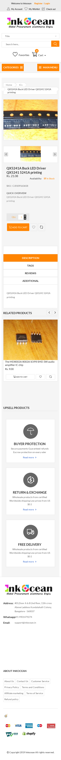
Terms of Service (34, 693)
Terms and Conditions (33, 687)
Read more (28, 457)
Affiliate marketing (13, 693)
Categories (11, 67)
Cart (40, 55)
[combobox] (26, 44)
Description (30, 257)
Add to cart (19, 227)
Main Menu (50, 67)
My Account (16, 9)
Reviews (30, 273)
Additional (30, 280)
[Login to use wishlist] (33, 227)
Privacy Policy (11, 687)
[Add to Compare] (41, 227)
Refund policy (11, 699)
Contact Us (22, 681)
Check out (51, 9)
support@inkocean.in (25, 622)
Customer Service (40, 681)
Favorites (23, 54)
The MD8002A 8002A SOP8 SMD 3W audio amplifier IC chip (29, 363)
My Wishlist (34, 9)
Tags (30, 265)
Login (47, 3)
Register (38, 3)
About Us (9, 681)
